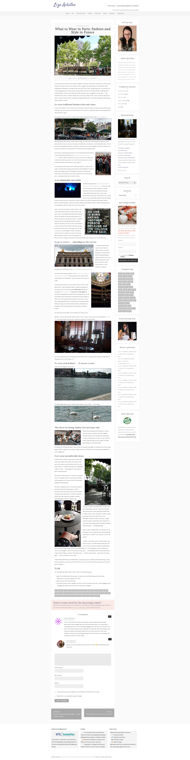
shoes (84, 595)
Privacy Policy (63, 756)
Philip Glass (78, 595)
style (88, 595)
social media (121, 303)
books (132, 273)
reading (120, 300)
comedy (130, 276)
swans (92, 595)
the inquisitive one (122, 305)
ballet (65, 590)
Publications (81, 13)
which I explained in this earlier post (82, 269)
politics (120, 297)
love (129, 289)
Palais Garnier (58, 595)
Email (120, 247)
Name (59, 667)
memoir (133, 289)
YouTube (84, 756)
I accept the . (127, 255)
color (85, 590)
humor (120, 289)
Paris (64, 595)
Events (90, 13)
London (74, 593)
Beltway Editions (85, 737)
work (120, 311)
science (130, 300)
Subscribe (120, 13)
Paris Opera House (70, 595)
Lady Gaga (61, 593)
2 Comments (93, 78)
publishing (132, 297)
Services (98, 13)
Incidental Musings (83, 26)
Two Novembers (122, 308)
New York (101, 593)
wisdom (128, 308)
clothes (80, 590)
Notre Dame (107, 593)
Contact (112, 13)
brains (120, 276)
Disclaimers (69, 756)
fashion (105, 590)
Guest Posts (121, 97)
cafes (70, 590)
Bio (73, 13)
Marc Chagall (85, 593)
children (125, 276)
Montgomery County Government (65, 742)
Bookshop (102, 735)
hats (56, 593)
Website (57, 683)
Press (105, 13)
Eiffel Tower (91, 590)
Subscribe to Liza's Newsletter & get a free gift (69, 696)
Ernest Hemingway (99, 590)
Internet (125, 289)
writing (129, 311)
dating (120, 281)
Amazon (92, 737)
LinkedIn (93, 756)
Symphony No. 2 (66, 292)
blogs (128, 273)
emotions (130, 281)
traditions (97, 595)
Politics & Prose (85, 735)
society (127, 303)
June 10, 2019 (72, 78)
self (135, 300)
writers (124, 311)
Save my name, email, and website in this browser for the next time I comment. (78, 692)
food (124, 284)
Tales (119, 107)
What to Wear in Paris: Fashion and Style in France (82, 30)
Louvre (79, 593)
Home (67, 13)
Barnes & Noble (101, 737)
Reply (110, 616)
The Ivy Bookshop (94, 735)
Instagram (75, 756)
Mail (58, 675)
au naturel (60, 590)
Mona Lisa (92, 593)
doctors (125, 281)
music (96, 593)
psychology (126, 297)
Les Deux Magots (101, 117)
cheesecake (75, 590)
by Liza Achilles (82, 78)
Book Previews (121, 94)
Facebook (80, 756)
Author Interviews (122, 91)
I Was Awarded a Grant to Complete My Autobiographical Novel (127, 354)
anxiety (120, 273)
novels (131, 292)
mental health (121, 292)
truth (129, 305)
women (133, 308)
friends (128, 284)
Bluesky (88, 756)
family (120, 284)
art (56, 590)
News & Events (121, 103)
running (125, 300)
